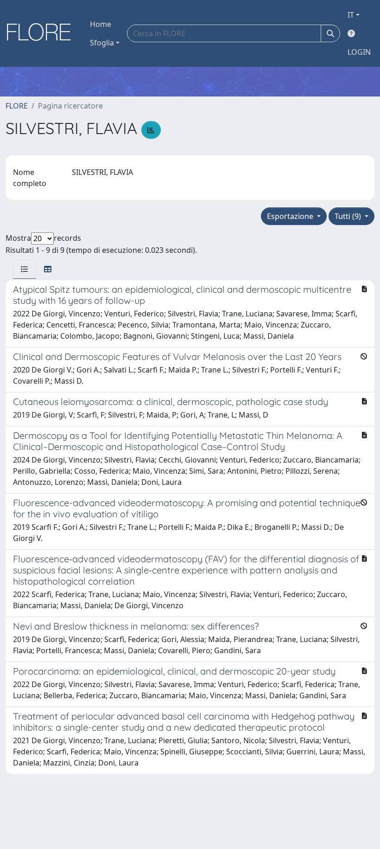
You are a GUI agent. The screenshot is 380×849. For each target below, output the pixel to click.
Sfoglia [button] (102, 43)
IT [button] (351, 15)
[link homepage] (42, 33)
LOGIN (359, 52)
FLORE (17, 106)
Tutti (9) (349, 216)
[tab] (24, 269)
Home (100, 24)
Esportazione (291, 216)
